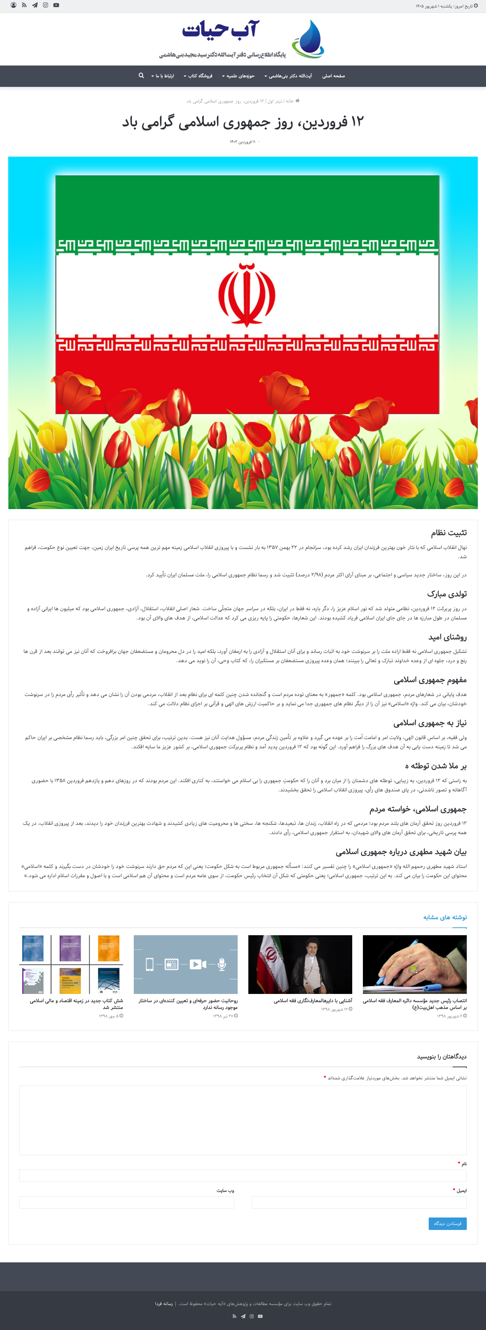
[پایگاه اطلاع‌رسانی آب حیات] (243, 39)
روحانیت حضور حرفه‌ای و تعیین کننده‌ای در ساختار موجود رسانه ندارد (188, 1004)
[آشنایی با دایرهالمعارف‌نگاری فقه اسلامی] (300, 964)
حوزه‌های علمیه (241, 76)
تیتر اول (275, 101)
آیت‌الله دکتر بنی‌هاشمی (290, 76)
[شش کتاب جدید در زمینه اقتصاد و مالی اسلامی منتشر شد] (71, 964)
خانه (290, 101)
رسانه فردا (164, 1304)
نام (462, 1164)
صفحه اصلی (333, 76)
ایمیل (460, 1190)
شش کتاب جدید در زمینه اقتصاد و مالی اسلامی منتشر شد (76, 1004)
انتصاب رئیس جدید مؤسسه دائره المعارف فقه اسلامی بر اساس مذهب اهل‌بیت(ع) (415, 1004)
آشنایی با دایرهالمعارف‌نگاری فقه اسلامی (313, 1001)
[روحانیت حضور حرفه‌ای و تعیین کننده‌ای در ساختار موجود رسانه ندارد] (186, 964)
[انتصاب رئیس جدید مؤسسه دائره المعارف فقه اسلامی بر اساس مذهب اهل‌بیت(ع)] (415, 964)
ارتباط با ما (165, 76)
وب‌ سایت (225, 1190)
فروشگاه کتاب (200, 76)
